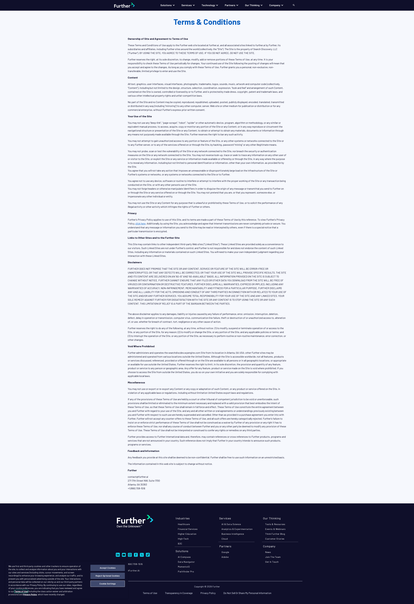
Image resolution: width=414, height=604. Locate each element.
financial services (188, 529)
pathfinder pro (186, 571)
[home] (127, 5)
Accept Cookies (108, 568)
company (269, 546)
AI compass (184, 557)
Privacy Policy (208, 592)
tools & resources (275, 524)
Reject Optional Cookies (108, 575)
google (225, 552)
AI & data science (231, 524)
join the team (273, 557)
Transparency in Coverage (179, 592)
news (268, 552)
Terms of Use (150, 592)
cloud (225, 538)
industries (183, 518)
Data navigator (186, 561)
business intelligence (233, 533)
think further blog (275, 533)
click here (140, 223)
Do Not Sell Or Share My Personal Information (247, 592)
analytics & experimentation (237, 529)
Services (225, 518)
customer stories (274, 538)
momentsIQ (184, 566)
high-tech (183, 538)
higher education (187, 533)
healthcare (184, 524)
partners (225, 546)
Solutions (182, 551)
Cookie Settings (107, 583)
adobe (225, 557)
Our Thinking (272, 518)
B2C (180, 543)
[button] (167, 5)
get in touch (271, 561)
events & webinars (275, 529)
